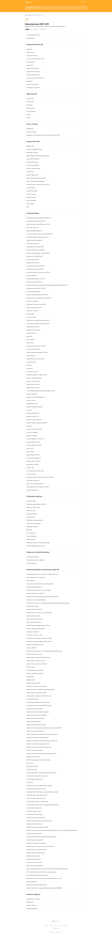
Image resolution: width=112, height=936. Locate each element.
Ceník (56, 925)
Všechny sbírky (28, 15)
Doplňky (51, 925)
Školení (46, 925)
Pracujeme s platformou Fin (56, 932)
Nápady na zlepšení (63, 925)
